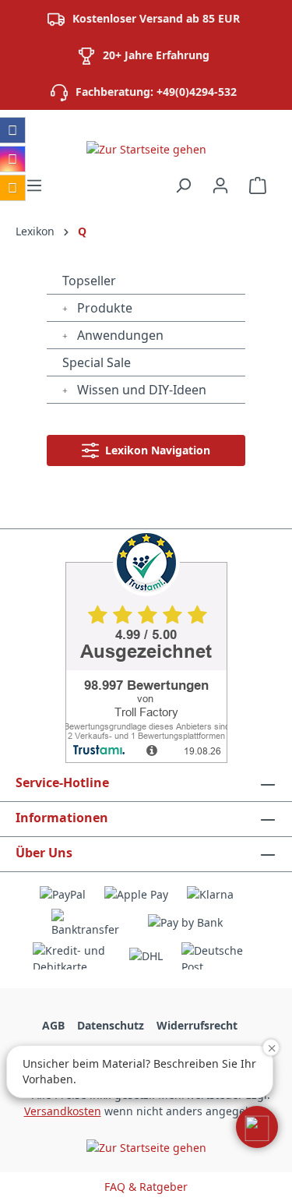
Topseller (89, 280)
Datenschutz (110, 1025)
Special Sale (96, 362)
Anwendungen (119, 335)
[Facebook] (12, 130)
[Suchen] (183, 185)
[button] (257, 1127)
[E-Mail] (12, 187)
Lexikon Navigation (154, 450)
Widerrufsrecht (197, 1025)
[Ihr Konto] (220, 185)
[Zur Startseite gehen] (146, 148)
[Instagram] (12, 159)
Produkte (103, 307)
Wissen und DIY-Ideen (140, 389)
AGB (53, 1025)
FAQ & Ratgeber (146, 1186)
